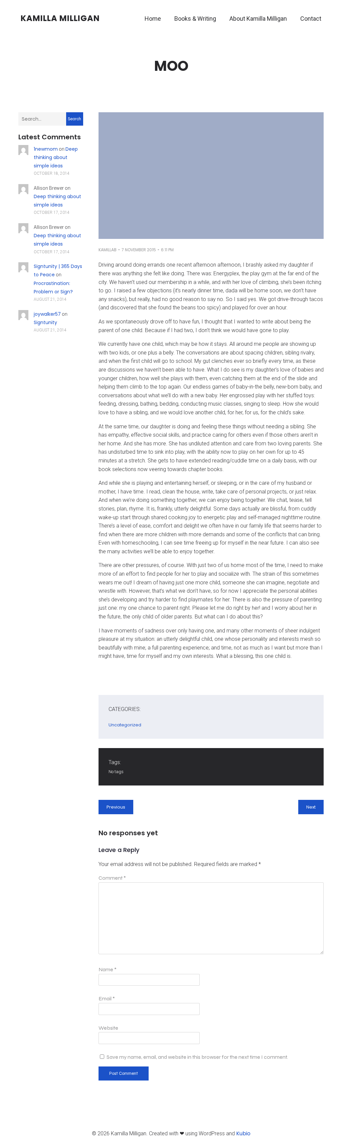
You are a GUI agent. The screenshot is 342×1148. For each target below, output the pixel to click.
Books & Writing (195, 18)
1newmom (46, 149)
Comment (112, 878)
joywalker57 (47, 314)
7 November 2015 (139, 250)
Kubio (243, 1133)
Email (107, 998)
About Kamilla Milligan (258, 18)
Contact (310, 18)
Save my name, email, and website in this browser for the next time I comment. (197, 1057)
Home (153, 18)
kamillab (108, 250)
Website (108, 1028)
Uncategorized (125, 725)
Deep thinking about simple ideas (56, 157)
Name (108, 969)
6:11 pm (167, 250)
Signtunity (45, 322)
